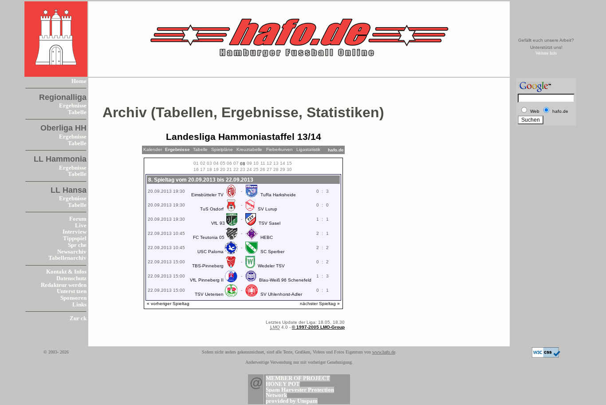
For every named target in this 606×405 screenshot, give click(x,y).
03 (209, 163)
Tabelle (77, 112)
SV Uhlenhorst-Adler (281, 294)
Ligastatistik (308, 149)
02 (202, 163)
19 (216, 169)
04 (216, 163)
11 (262, 163)
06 (229, 163)
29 (282, 169)
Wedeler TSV (271, 265)
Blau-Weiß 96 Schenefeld (285, 280)
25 (256, 169)
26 (262, 169)
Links (79, 305)
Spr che (77, 245)
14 (282, 163)
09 (249, 163)
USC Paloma (210, 251)
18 (209, 169)
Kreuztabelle (249, 149)
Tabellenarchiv (67, 258)
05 (222, 163)
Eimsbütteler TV (207, 194)
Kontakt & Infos (66, 272)
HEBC (266, 237)
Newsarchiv (72, 252)
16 (196, 169)
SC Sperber (272, 251)
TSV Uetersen (209, 294)
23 (242, 169)
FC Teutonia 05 (208, 237)
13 (276, 163)
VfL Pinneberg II (207, 280)
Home (79, 81)
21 (229, 169)
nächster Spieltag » (320, 303)
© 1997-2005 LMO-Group (318, 327)
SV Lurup (267, 208)
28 (276, 169)
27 (269, 169)
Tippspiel (75, 238)
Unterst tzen (72, 291)
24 (249, 169)
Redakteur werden (64, 285)
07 (236, 163)
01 (196, 163)
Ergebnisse (73, 106)
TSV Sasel (269, 223)
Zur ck (78, 318)
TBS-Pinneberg (208, 265)
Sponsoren (73, 298)
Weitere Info (546, 53)
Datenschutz (71, 278)
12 (269, 163)
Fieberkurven (279, 149)
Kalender (152, 149)
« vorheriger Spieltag (168, 303)
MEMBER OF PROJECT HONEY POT (298, 381)
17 (202, 169)
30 (289, 169)
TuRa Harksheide (278, 194)
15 (289, 163)
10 (256, 163)
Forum (78, 219)
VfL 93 (218, 223)
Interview (75, 232)
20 (222, 169)
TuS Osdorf (212, 208)
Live (81, 225)
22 (236, 169)
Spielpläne (222, 149)
